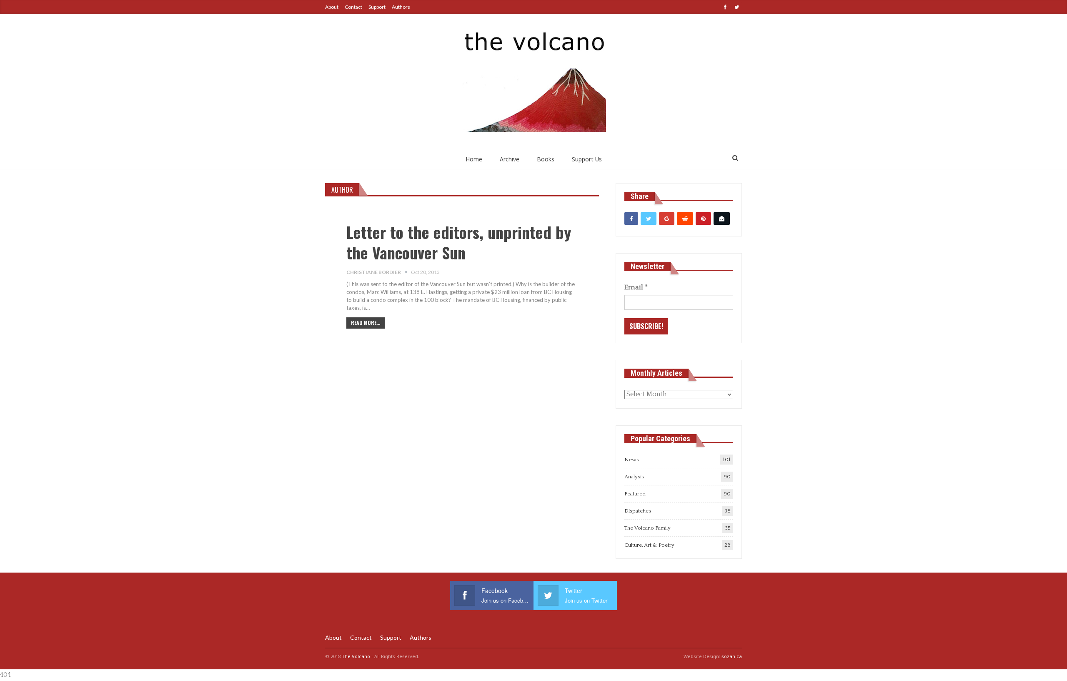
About (331, 7)
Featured (635, 494)
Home (474, 159)
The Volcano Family (647, 528)
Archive (509, 159)
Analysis (634, 477)
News (631, 459)
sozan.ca (731, 656)
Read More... (365, 322)
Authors (401, 7)
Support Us (587, 159)
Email (636, 287)
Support (377, 7)
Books (545, 159)
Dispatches (637, 511)
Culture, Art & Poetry (649, 545)
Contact (353, 7)
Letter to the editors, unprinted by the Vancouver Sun (458, 242)
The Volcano (356, 656)
